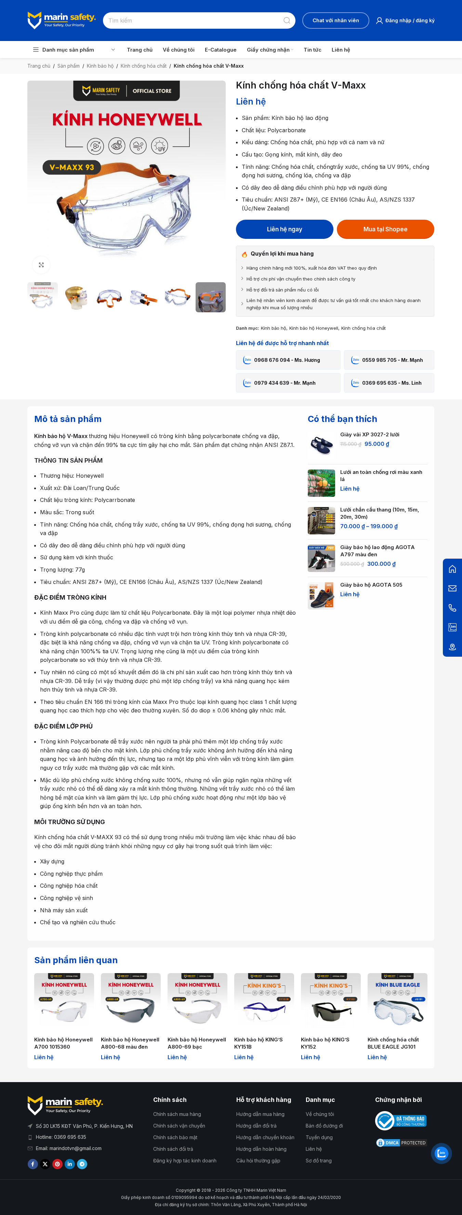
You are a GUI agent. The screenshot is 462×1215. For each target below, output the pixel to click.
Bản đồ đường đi (324, 1126)
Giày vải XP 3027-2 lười (369, 434)
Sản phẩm (68, 66)
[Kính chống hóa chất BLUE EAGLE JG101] (397, 1003)
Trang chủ (38, 66)
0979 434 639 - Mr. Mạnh (285, 383)
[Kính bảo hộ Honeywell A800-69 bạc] (197, 1003)
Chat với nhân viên (336, 20)
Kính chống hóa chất (144, 66)
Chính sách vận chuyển (179, 1126)
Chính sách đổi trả (173, 1149)
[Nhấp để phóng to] (41, 264)
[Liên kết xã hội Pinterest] (57, 1164)
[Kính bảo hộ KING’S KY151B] (264, 1003)
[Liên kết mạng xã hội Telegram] (82, 1164)
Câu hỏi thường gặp (258, 1160)
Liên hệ (314, 1149)
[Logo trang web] (62, 19)
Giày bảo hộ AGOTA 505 (371, 585)
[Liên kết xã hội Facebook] (33, 1164)
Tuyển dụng (319, 1137)
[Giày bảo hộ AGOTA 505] (321, 596)
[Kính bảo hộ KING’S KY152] (331, 1003)
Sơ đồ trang (319, 1160)
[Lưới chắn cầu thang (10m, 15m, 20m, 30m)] (321, 520)
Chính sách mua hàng (177, 1114)
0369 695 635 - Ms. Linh (392, 383)
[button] (35, 297)
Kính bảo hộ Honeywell (313, 328)
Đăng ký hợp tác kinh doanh (184, 1160)
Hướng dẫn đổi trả (256, 1126)
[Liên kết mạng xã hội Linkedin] (70, 1164)
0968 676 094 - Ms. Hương (287, 360)
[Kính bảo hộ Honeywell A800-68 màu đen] (131, 1003)
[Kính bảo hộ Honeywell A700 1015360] (64, 1003)
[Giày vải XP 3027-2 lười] (321, 445)
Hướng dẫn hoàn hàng (261, 1149)
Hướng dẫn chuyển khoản (265, 1137)
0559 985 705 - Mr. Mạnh (392, 360)
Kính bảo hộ (100, 66)
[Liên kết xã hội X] (45, 1164)
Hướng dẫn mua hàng (260, 1114)
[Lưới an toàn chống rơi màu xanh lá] (321, 483)
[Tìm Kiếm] (287, 20)
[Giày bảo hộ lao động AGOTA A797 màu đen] (321, 558)
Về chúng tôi (320, 1114)
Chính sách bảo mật (175, 1137)
